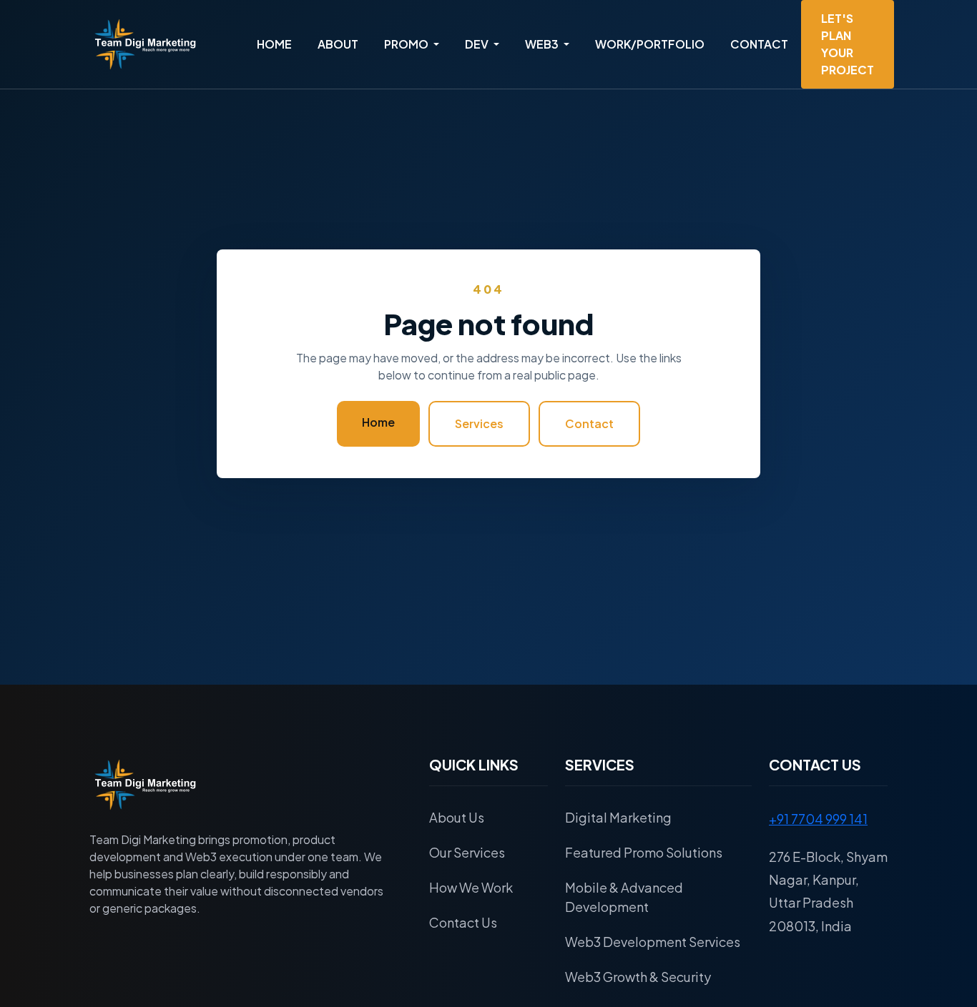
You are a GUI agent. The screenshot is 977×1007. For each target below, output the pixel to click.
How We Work (471, 887)
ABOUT (338, 43)
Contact (589, 423)
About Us (456, 817)
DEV (478, 43)
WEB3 (543, 43)
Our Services (467, 852)
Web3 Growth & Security (638, 976)
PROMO (407, 43)
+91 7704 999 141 (818, 818)
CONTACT (759, 43)
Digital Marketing (618, 817)
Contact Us (463, 922)
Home (378, 422)
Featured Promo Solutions (643, 852)
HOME (274, 43)
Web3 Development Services (652, 941)
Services (479, 423)
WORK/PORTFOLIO (649, 43)
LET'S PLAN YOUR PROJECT (847, 44)
